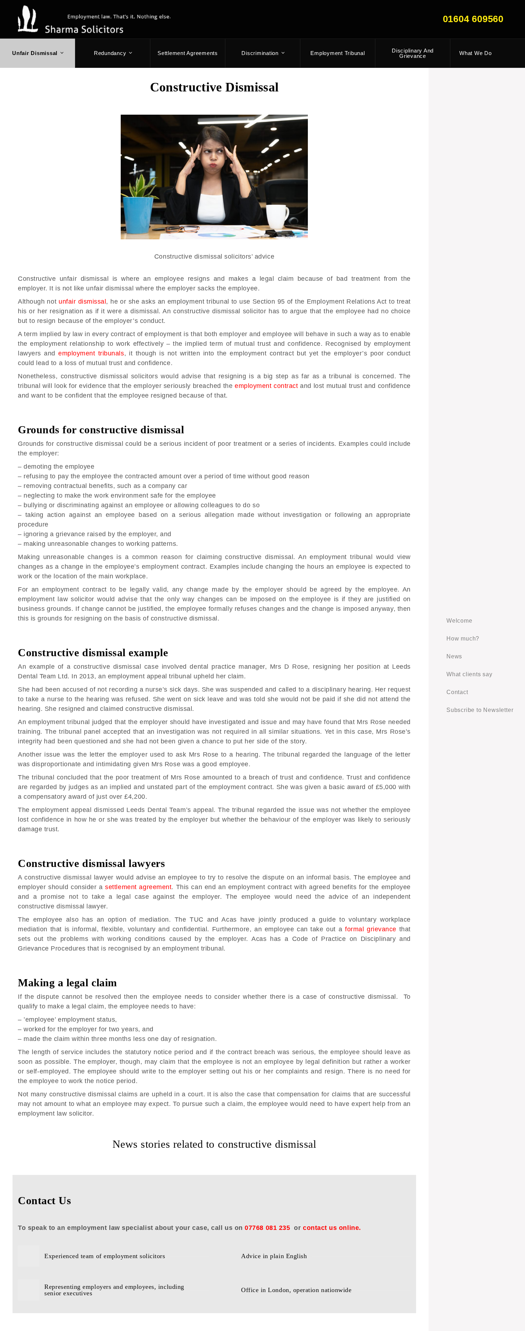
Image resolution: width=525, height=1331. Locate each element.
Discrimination (260, 53)
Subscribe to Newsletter (479, 710)
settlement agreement (138, 887)
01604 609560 (473, 19)
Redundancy (110, 53)
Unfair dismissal (35, 53)
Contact (457, 692)
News (454, 656)
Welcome (459, 621)
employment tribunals (91, 353)
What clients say (469, 674)
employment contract (266, 385)
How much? (462, 638)
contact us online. (332, 1227)
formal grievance (370, 929)
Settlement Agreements (188, 53)
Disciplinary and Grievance (413, 53)
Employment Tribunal (337, 53)
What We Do (475, 53)
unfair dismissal (82, 301)
